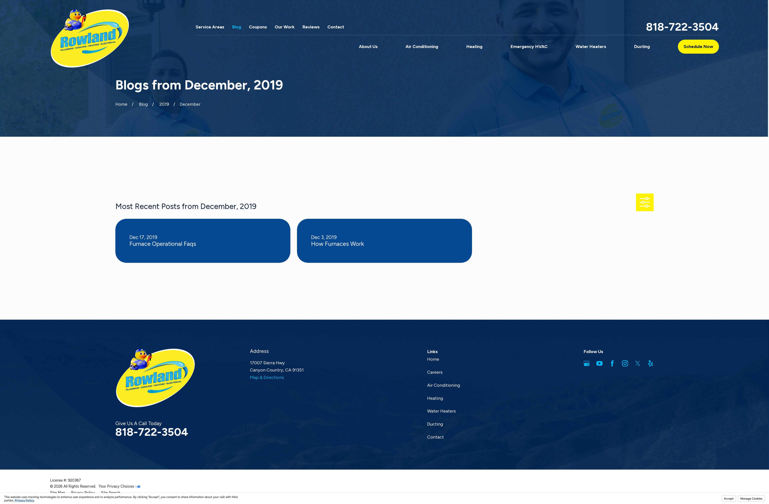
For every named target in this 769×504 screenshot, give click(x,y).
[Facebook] (612, 363)
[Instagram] (625, 363)
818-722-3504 (682, 26)
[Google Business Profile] (587, 363)
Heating (435, 398)
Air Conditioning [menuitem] (422, 46)
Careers (435, 372)
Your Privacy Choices (117, 486)
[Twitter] (638, 363)
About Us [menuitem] (368, 46)
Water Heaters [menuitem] (591, 46)
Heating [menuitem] (474, 46)
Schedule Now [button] (698, 46)
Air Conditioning (443, 385)
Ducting (435, 424)
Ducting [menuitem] (642, 46)
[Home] (90, 38)
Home (433, 359)
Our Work (285, 27)
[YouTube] (599, 363)
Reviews (310, 27)
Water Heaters (441, 411)
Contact (335, 27)
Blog (236, 27)
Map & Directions (267, 377)
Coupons (258, 27)
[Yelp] (650, 363)
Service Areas (210, 27)
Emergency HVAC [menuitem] (529, 46)
